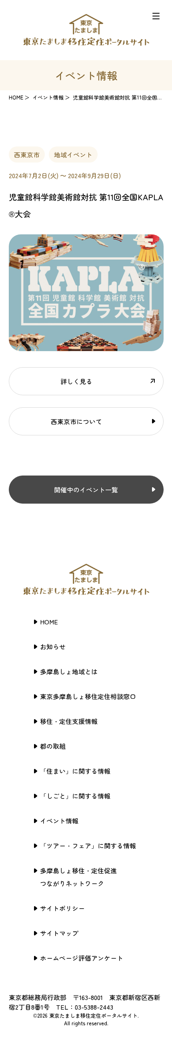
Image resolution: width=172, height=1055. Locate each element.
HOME (16, 97)
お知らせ (53, 646)
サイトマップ (59, 933)
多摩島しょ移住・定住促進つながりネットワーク (78, 877)
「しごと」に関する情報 (75, 796)
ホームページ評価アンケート (81, 958)
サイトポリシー (62, 908)
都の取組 (53, 746)
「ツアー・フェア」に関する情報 (88, 845)
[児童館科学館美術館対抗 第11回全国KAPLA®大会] (86, 346)
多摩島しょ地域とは (69, 671)
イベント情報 (59, 820)
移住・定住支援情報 (69, 721)
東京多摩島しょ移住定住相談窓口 (88, 696)
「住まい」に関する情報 (75, 771)
